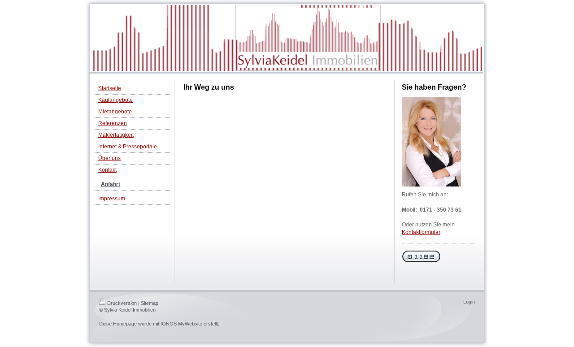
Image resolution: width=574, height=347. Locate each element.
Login (469, 301)
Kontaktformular (421, 232)
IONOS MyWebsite (181, 323)
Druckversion (122, 303)
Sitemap (149, 303)
